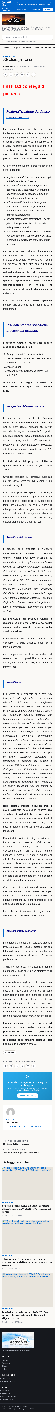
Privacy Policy (7, 1399)
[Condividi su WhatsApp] (16, 74)
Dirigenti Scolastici (22, 48)
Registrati (36, 9)
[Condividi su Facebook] (5, 74)
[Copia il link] (33, 74)
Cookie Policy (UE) (9, 1396)
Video (4, 1369)
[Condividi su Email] (28, 74)
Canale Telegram (6, 9)
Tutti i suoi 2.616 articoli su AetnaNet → (23, 1126)
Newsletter (21, 9)
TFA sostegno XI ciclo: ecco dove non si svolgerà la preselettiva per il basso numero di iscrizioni (27, 1262)
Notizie (5, 1360)
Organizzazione (8, 1381)
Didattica (5, 1366)
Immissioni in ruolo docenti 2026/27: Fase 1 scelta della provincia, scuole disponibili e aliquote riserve (26, 1315)
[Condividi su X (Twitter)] (11, 74)
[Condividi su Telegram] (22, 74)
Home (6, 48)
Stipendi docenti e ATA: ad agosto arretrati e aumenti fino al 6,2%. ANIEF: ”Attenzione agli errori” (26, 1209)
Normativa (6, 1363)
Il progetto (6, 1378)
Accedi (48, 9)
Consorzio (9, 56)
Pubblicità (6, 1393)
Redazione (8, 67)
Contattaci (6, 1390)
